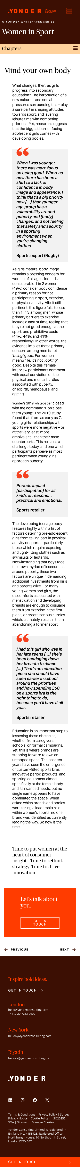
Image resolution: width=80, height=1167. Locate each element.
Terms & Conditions (21, 1114)
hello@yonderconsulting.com (28, 1010)
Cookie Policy (39, 1118)
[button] (40, 923)
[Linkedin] (10, 1100)
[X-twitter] (47, 1100)
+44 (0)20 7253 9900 (21, 1014)
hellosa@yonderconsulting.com (29, 1058)
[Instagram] (23, 1100)
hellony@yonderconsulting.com (29, 1036)
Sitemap (23, 1122)
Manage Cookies (43, 1122)
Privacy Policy (48, 1114)
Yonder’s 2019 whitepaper (32, 403)
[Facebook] (35, 1100)
